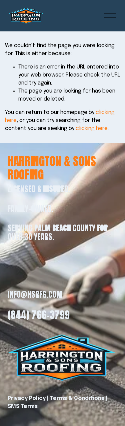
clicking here (92, 128)
